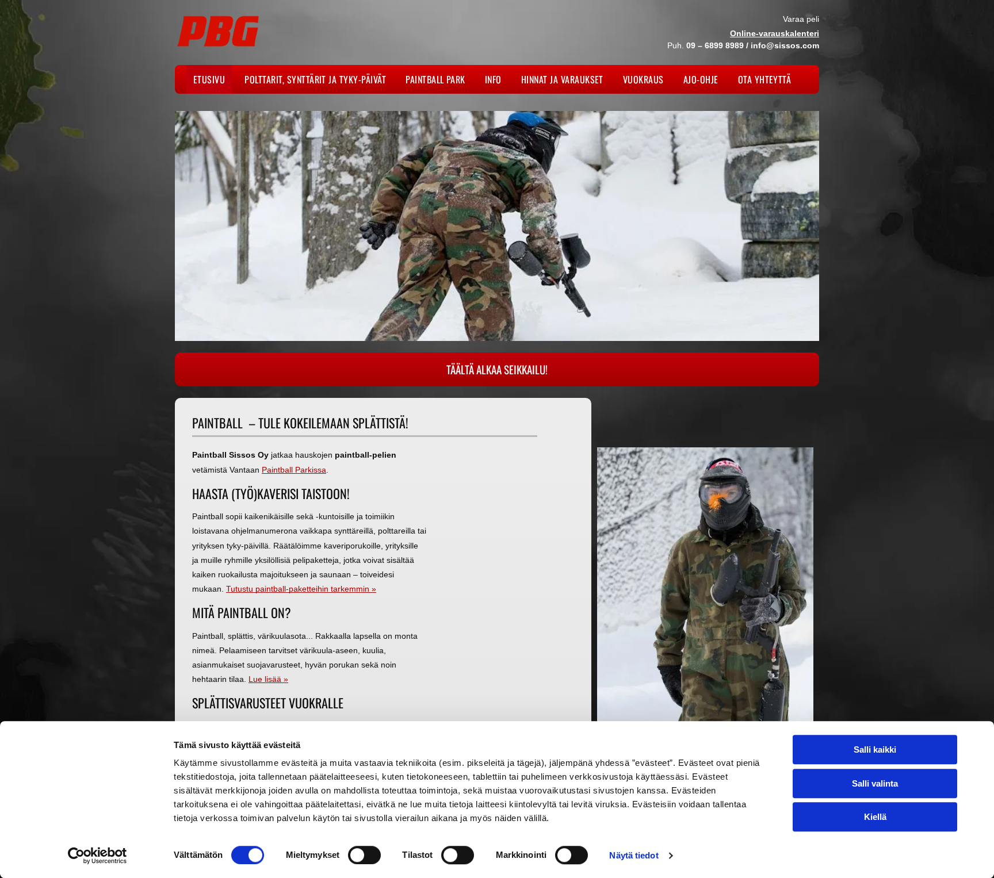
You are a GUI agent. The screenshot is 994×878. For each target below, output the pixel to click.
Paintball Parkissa (294, 469)
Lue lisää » (268, 679)
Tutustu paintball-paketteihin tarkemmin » (301, 588)
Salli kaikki (875, 749)
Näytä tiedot (633, 855)
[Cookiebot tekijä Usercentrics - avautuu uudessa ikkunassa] (97, 855)
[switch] (364, 855)
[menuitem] (212, 79)
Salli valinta (875, 783)
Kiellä (875, 817)
